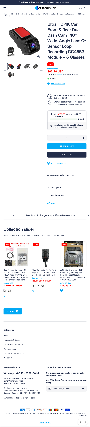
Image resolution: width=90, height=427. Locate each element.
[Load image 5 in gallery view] (10, 74)
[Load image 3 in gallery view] (27, 66)
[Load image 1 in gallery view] (10, 66)
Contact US (8, 358)
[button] (66, 187)
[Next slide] (41, 70)
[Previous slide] (4, 70)
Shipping (59, 74)
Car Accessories (10, 349)
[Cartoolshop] (45, 8)
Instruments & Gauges (12, 340)
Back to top (45, 422)
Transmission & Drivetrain (13, 344)
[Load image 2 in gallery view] (18, 66)
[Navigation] (5, 8)
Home (6, 14)
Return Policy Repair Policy (14, 353)
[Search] (80, 8)
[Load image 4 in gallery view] (35, 66)
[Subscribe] (83, 388)
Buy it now (67, 155)
